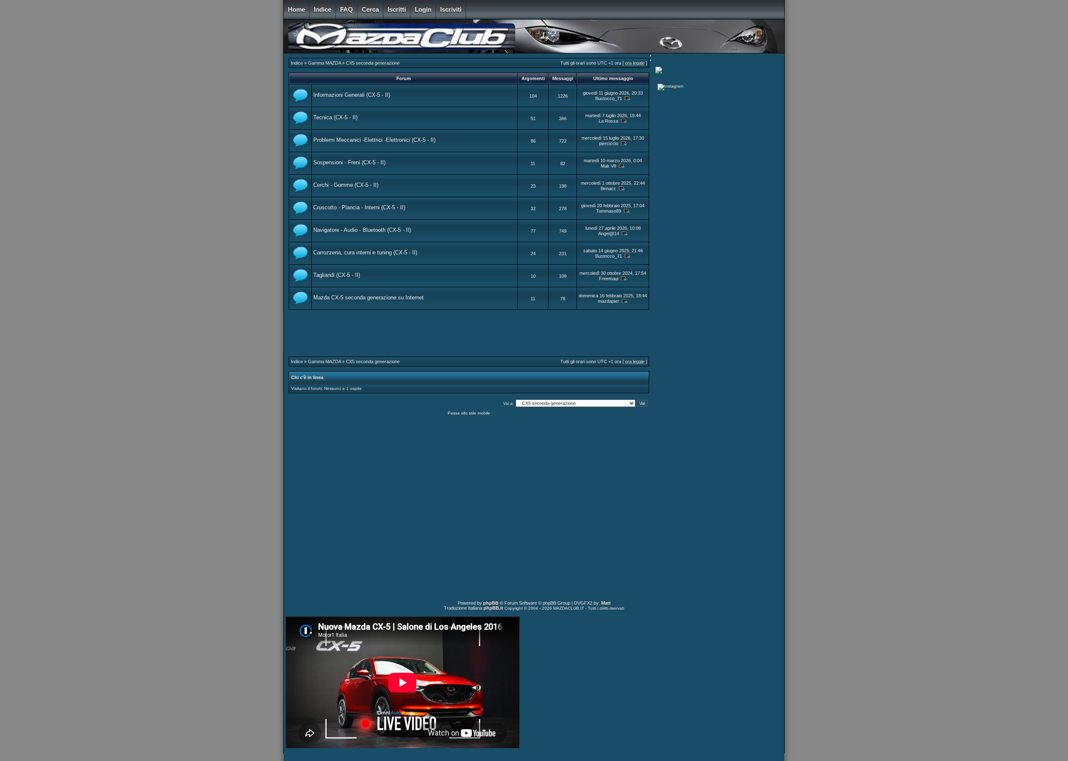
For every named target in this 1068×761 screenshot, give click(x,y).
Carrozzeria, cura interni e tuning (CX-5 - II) (365, 252)
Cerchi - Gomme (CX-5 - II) (345, 185)
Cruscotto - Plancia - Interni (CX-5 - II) (359, 207)
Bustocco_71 (608, 98)
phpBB (491, 602)
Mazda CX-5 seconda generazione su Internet (368, 297)
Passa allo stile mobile (469, 413)
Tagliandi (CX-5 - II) (336, 275)
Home (296, 9)
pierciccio (608, 143)
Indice (322, 9)
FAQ (346, 9)
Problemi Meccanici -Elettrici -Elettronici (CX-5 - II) (374, 140)
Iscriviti (450, 9)
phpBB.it (493, 607)
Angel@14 (608, 233)
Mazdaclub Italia (671, 64)
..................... (668, 75)
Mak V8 (608, 165)
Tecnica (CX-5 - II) (335, 117)
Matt (606, 602)
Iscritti (397, 9)
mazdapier (608, 301)
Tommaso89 (608, 210)
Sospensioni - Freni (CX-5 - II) (349, 162)
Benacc (608, 188)
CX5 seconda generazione (373, 62)
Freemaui (608, 278)
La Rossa (608, 120)
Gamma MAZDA (324, 62)
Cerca (370, 9)
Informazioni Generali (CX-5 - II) (351, 95)
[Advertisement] (469, 338)
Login (423, 9)
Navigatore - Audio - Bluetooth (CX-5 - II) (362, 230)
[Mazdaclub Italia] (658, 72)
